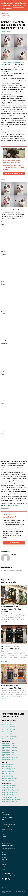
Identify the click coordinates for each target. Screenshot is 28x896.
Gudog (3, 132)
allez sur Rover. (8, 8)
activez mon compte (18, 7)
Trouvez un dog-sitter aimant (14, 173)
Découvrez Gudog (14, 542)
